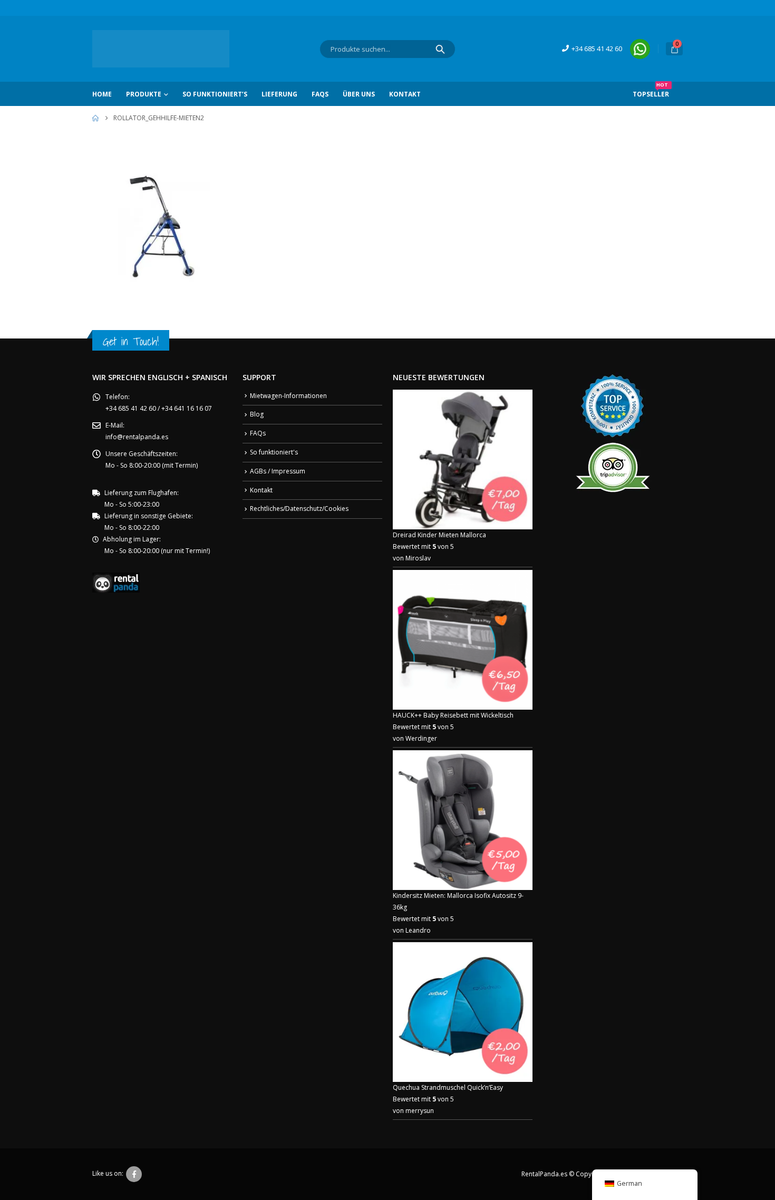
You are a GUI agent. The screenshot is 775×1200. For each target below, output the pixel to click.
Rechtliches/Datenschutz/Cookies (299, 508)
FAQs (320, 94)
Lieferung (279, 94)
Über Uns (359, 94)
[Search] (440, 49)
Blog (257, 414)
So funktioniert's (274, 452)
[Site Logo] (160, 48)
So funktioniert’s (214, 94)
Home (102, 94)
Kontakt (405, 94)
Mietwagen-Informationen (288, 395)
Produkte (143, 94)
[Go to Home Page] (95, 118)
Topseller (651, 90)
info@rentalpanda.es (136, 436)
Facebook (134, 1174)
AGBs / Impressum (277, 471)
